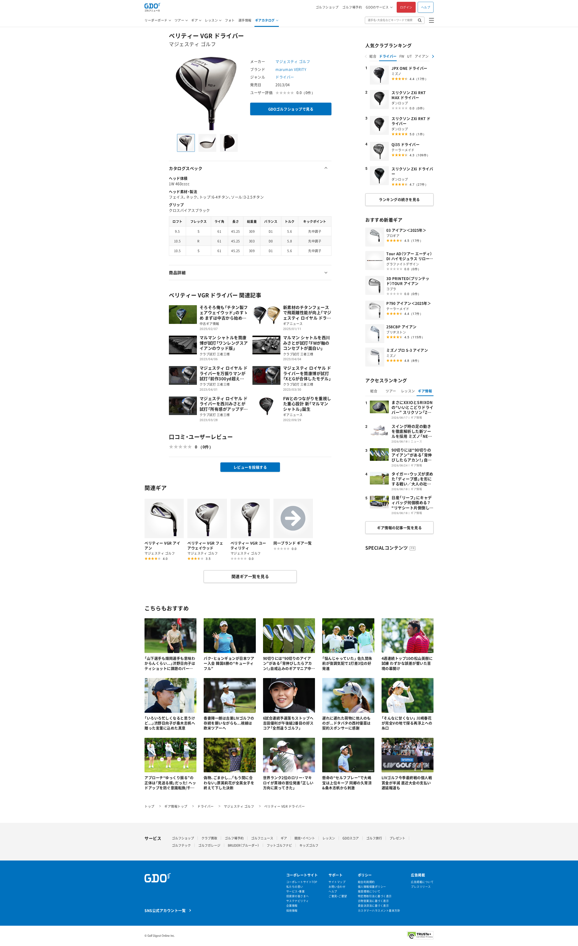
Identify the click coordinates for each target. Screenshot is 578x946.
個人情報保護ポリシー (372, 886)
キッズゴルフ (308, 845)
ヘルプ (425, 7)
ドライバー (284, 77)
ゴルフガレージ (209, 845)
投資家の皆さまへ (297, 896)
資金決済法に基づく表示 (373, 905)
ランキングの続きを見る (399, 199)
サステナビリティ (297, 901)
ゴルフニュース (262, 838)
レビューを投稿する (250, 467)
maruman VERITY (290, 69)
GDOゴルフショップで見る (291, 109)
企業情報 (292, 905)
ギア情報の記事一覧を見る (399, 527)
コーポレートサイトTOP (301, 882)
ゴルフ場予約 (352, 7)
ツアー (179, 20)
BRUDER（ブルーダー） (243, 845)
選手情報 (245, 20)
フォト (230, 20)
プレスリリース (421, 886)
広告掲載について (422, 882)
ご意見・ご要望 (338, 896)
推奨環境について (369, 891)
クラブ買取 (209, 838)
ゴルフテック (181, 845)
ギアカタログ (265, 20)
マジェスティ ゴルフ (292, 61)
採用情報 (292, 910)
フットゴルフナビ (279, 845)
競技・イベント (304, 838)
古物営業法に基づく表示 (373, 901)
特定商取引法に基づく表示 (375, 896)
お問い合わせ (337, 886)
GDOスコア (351, 838)
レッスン (211, 20)
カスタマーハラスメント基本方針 (379, 910)
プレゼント (397, 838)
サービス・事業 (295, 891)
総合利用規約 (366, 882)
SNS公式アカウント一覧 (165, 910)
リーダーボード (156, 20)
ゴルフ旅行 (374, 838)
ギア (194, 20)
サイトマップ (337, 882)
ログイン (406, 7)
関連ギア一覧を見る (250, 576)
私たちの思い (294, 886)
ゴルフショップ (327, 7)
